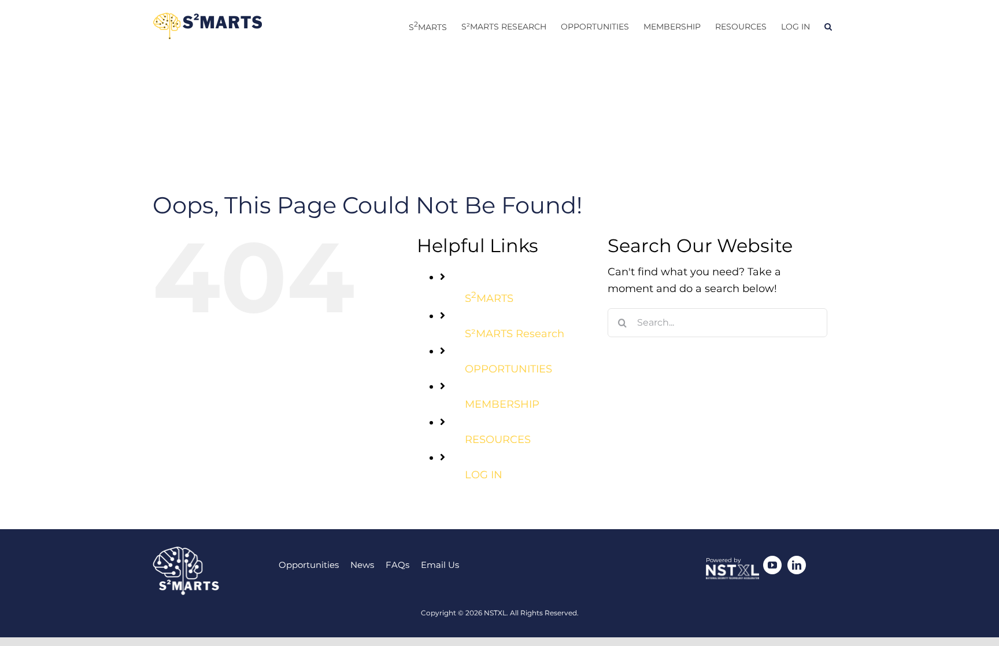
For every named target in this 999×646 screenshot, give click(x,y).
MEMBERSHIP (502, 404)
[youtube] (772, 565)
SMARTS (489, 298)
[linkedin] (796, 565)
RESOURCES (498, 439)
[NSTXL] (732, 569)
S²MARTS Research (514, 333)
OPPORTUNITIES (508, 369)
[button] (828, 26)
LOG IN (483, 474)
